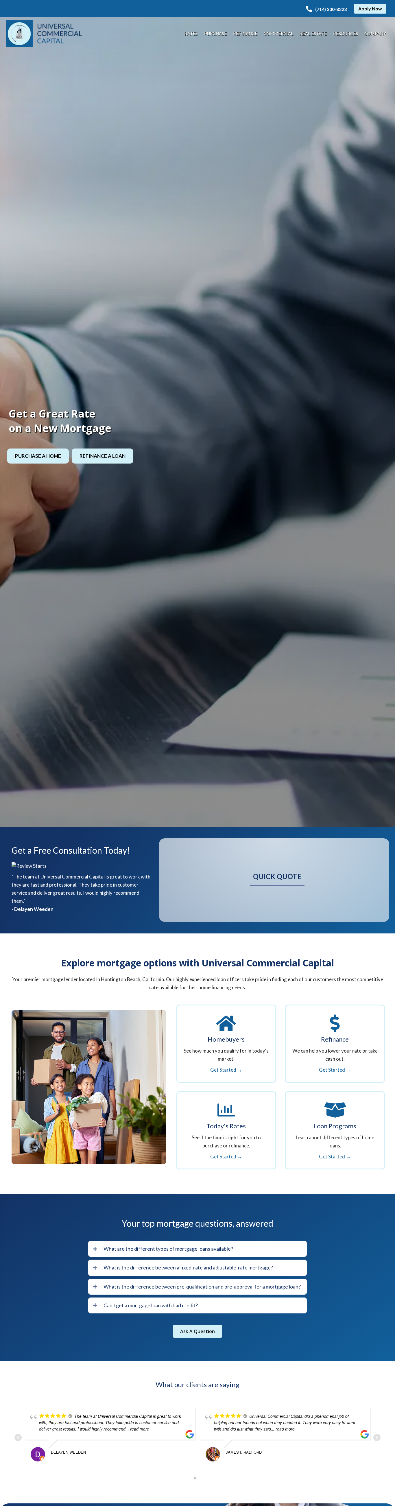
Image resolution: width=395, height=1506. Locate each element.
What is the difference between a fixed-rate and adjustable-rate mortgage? (188, 1267)
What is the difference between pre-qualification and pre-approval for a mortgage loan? (202, 1286)
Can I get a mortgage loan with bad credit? (151, 1305)
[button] (326, 9)
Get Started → (226, 1070)
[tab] (197, 1249)
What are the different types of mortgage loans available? (168, 1248)
